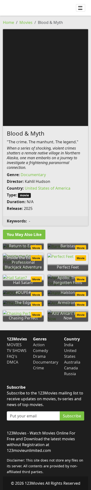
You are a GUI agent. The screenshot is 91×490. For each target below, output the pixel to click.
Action (39, 344)
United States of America (47, 188)
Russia (70, 373)
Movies (26, 22)
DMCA (12, 362)
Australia (72, 362)
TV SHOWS (16, 350)
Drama (39, 356)
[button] (45, 77)
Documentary (33, 174)
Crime (38, 368)
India (68, 344)
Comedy (40, 350)
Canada (71, 368)
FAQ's (12, 356)
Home (8, 22)
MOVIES (14, 344)
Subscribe (72, 416)
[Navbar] (80, 8)
